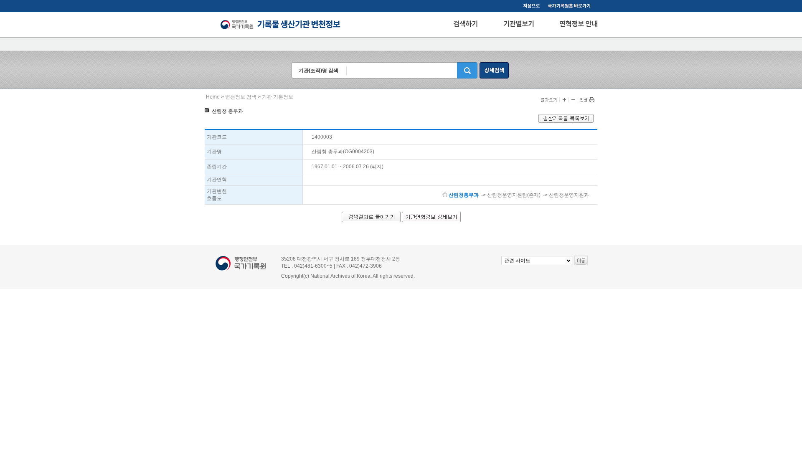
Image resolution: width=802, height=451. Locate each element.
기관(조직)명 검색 (318, 70)
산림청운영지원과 (569, 195)
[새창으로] (571, 7)
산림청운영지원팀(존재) (514, 195)
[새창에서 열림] (566, 121)
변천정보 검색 (240, 97)
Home (213, 97)
